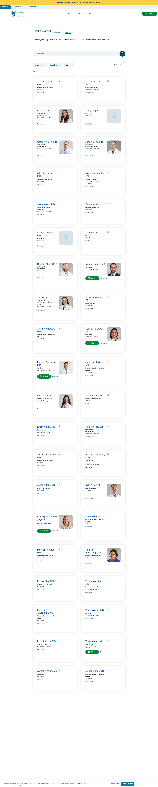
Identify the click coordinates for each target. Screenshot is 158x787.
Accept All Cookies (127, 783)
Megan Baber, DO (94, 671)
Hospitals (4, 7)
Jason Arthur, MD (46, 485)
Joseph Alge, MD (46, 204)
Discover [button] (79, 14)
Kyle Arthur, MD (93, 485)
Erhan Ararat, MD (46, 427)
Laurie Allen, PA (93, 232)
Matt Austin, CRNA (47, 581)
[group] (43, 69)
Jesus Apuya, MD (94, 395)
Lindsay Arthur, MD (47, 516)
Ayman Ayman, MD (47, 671)
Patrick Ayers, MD (46, 641)
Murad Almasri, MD (95, 264)
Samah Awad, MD (94, 610)
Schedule (150, 14)
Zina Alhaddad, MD (95, 204)
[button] (152, 2)
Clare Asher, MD (93, 516)
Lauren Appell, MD (46, 395)
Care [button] (68, 14)
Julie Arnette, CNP (94, 427)
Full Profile (40, 92)
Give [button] (89, 14)
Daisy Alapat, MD (94, 110)
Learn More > (97, 2)
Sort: (119, 65)
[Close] (155, 784)
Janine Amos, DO (46, 297)
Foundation (32, 7)
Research (17, 7)
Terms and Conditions (75, 783)
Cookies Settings (114, 783)
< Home (35, 25)
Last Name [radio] (120, 65)
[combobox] (78, 53)
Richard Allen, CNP (47, 264)
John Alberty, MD (94, 142)
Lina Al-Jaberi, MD (46, 110)
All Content (58, 32)
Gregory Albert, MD (47, 142)
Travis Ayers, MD (94, 641)
